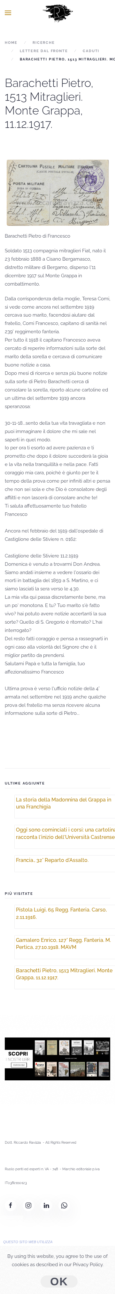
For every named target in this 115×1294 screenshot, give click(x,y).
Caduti (91, 51)
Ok (59, 1281)
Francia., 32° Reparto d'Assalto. (52, 860)
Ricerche (44, 43)
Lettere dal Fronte (44, 51)
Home (11, 43)
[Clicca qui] (57, 1058)
